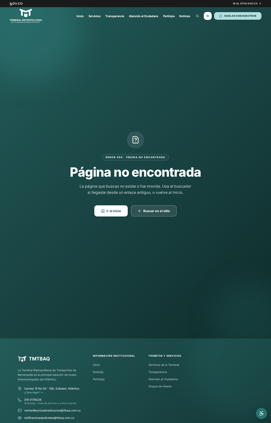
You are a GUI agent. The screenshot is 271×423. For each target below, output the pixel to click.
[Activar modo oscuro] (208, 16)
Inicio (80, 16)
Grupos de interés (160, 386)
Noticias (184, 16)
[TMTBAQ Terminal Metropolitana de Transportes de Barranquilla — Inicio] (26, 16)
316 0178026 (32, 399)
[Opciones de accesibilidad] (261, 413)
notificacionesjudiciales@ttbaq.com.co (49, 417)
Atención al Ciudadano (143, 16)
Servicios (95, 16)
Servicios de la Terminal (163, 364)
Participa (169, 16)
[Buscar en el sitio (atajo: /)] (197, 16)
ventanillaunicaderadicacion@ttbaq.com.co (52, 410)
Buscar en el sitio (156, 211)
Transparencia (114, 16)
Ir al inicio (113, 211)
